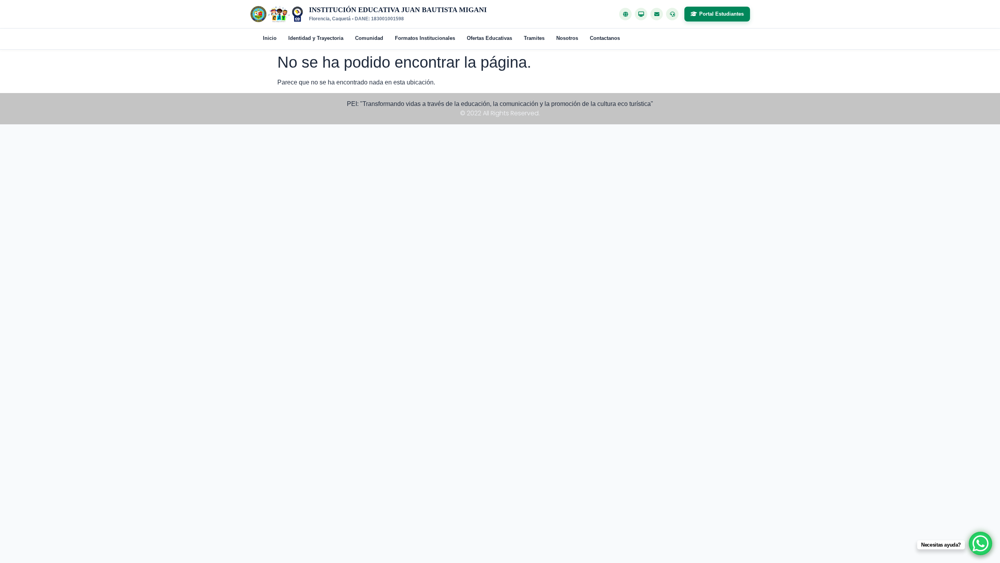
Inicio (270, 38)
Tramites (534, 38)
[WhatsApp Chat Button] (980, 543)
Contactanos (605, 38)
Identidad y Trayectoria (315, 38)
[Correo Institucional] (656, 14)
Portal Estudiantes (721, 14)
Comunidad (369, 38)
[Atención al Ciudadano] (672, 14)
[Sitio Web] (625, 14)
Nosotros (567, 38)
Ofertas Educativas (489, 38)
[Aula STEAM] (641, 14)
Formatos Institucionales (425, 38)
